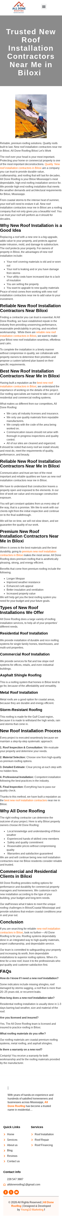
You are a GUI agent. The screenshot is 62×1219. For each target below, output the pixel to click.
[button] (44, 6)
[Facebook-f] (5, 1192)
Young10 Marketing (32, 1209)
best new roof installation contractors (26, 800)
